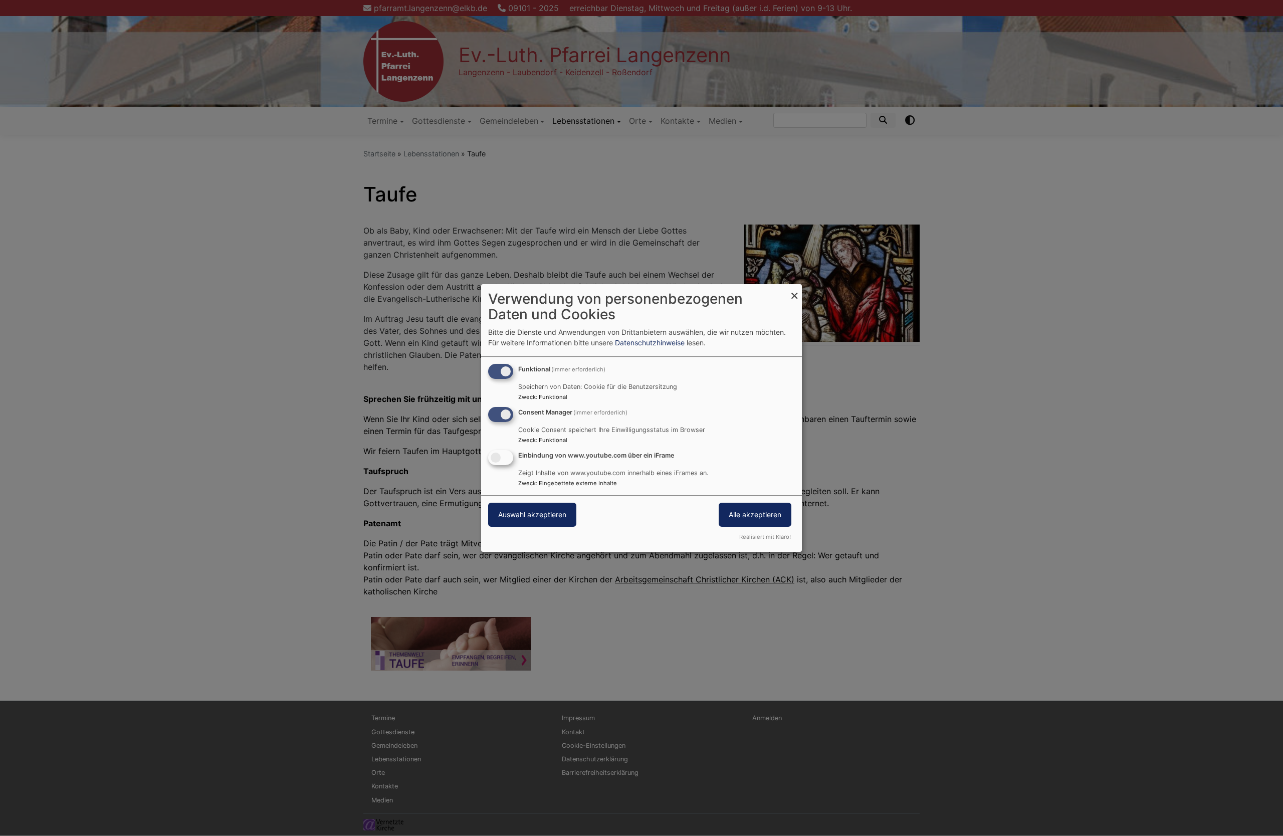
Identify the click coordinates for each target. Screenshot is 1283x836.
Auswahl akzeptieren (532, 514)
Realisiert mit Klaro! (765, 536)
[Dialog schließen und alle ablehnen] (794, 290)
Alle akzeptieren (755, 514)
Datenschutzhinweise (650, 342)
